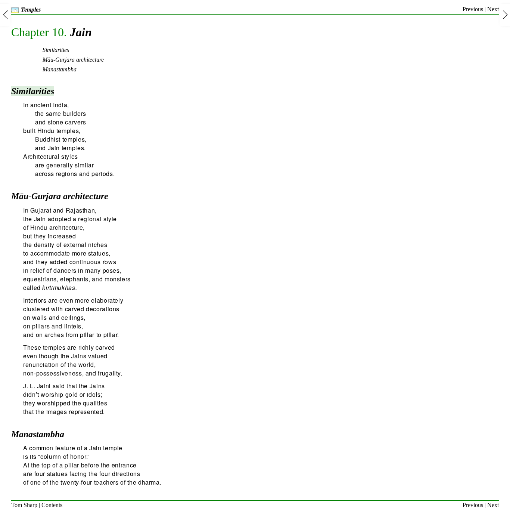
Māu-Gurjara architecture (59, 196)
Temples (31, 9)
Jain (51, 32)
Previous (473, 9)
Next (493, 9)
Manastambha (37, 434)
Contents (51, 505)
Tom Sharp (24, 505)
